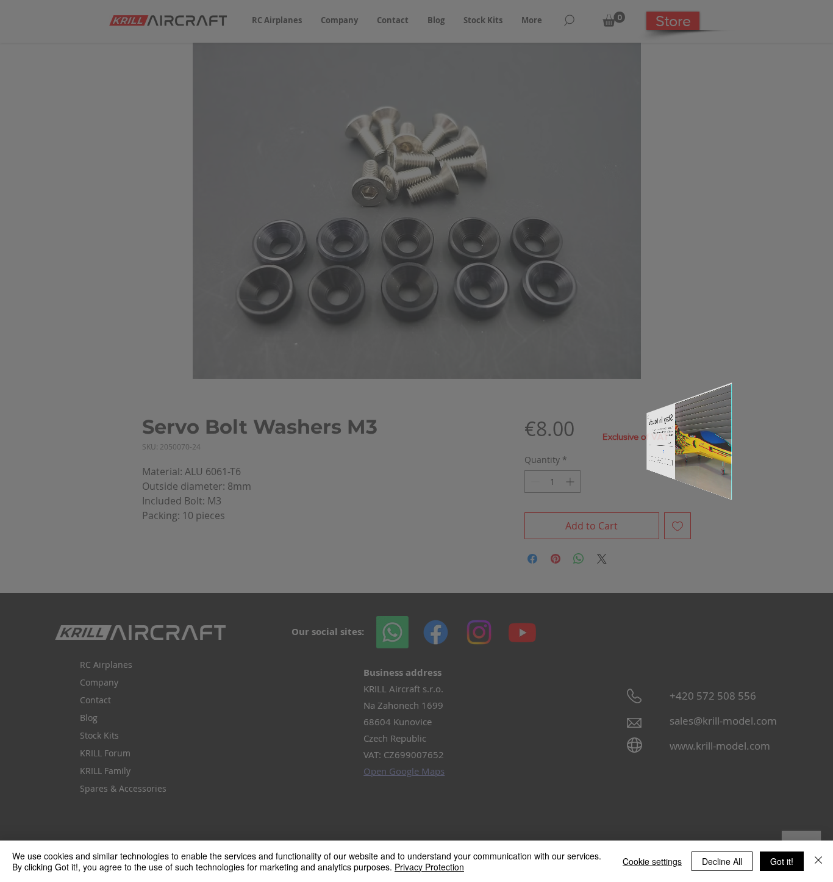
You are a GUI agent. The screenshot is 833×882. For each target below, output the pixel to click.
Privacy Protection (429, 867)
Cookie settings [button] (652, 861)
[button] (667, 313)
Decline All (722, 861)
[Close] (818, 861)
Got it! (781, 861)
